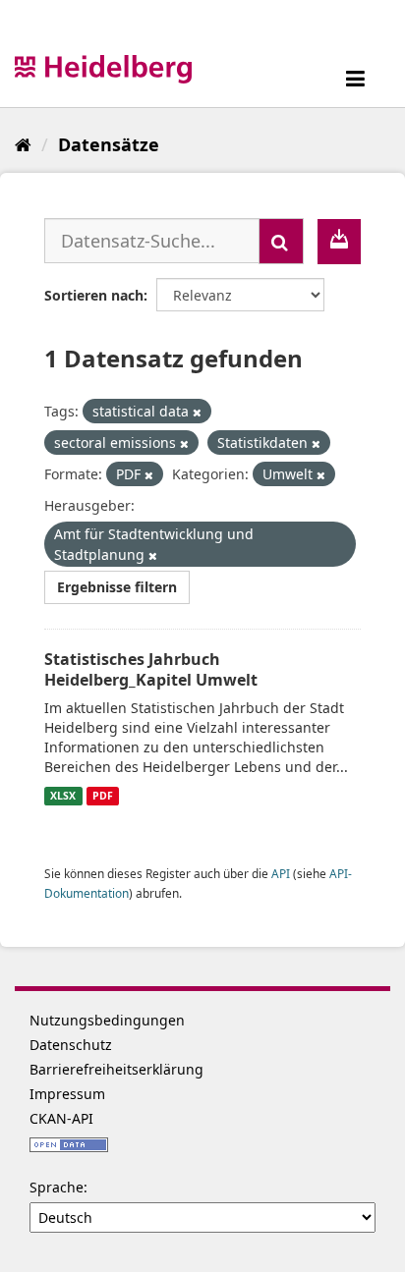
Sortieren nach (94, 295)
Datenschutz (70, 1044)
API (280, 873)
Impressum (67, 1093)
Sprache (56, 1187)
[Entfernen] (197, 412)
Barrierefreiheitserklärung (116, 1069)
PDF (102, 795)
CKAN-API (61, 1118)
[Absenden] (281, 241)
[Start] (23, 144)
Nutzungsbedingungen (107, 1020)
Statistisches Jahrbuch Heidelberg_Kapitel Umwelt (151, 669)
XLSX (63, 795)
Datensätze (108, 144)
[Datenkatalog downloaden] (339, 241)
